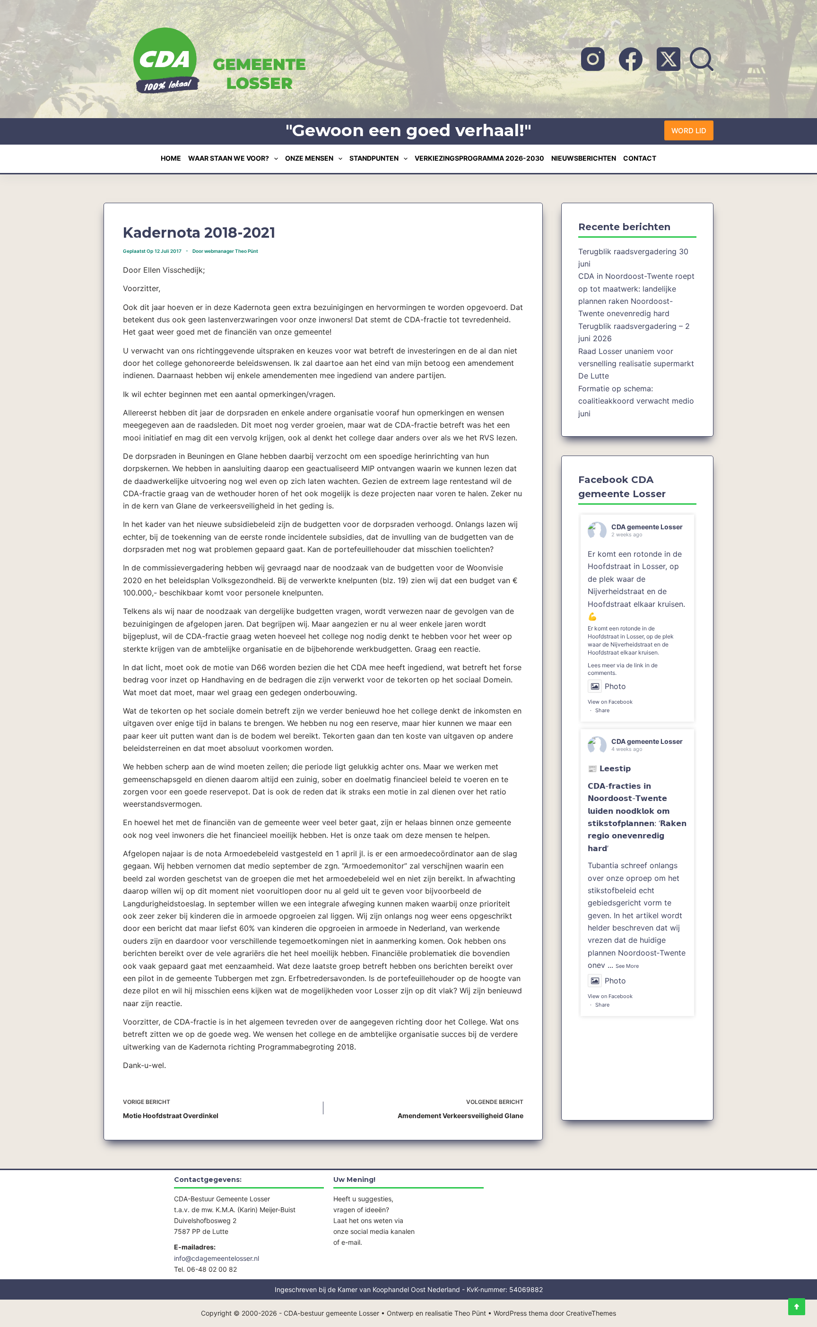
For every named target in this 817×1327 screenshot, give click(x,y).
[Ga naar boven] (796, 1306)
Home (171, 158)
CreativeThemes (591, 1313)
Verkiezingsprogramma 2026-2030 (479, 158)
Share (602, 710)
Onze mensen (309, 158)
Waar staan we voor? (228, 158)
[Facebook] (631, 59)
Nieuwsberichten (583, 158)
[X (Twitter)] (668, 59)
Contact (639, 158)
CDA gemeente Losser (647, 527)
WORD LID (688, 130)
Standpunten (374, 158)
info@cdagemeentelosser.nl (216, 1258)
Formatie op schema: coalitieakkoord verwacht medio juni (636, 401)
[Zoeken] (701, 59)
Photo (615, 686)
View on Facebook (610, 701)
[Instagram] (593, 59)
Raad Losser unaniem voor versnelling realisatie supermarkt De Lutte (636, 363)
